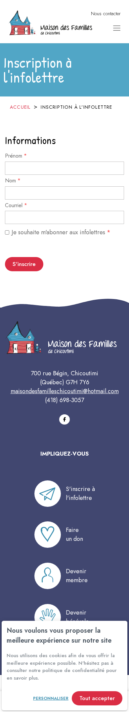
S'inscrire (24, 264)
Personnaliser (50, 698)
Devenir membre (77, 575)
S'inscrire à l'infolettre (80, 493)
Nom (13, 181)
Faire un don (74, 534)
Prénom (16, 156)
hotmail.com (103, 391)
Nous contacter (106, 13)
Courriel (16, 206)
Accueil (20, 107)
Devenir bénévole (77, 617)
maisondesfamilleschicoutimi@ (49, 391)
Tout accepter (97, 698)
